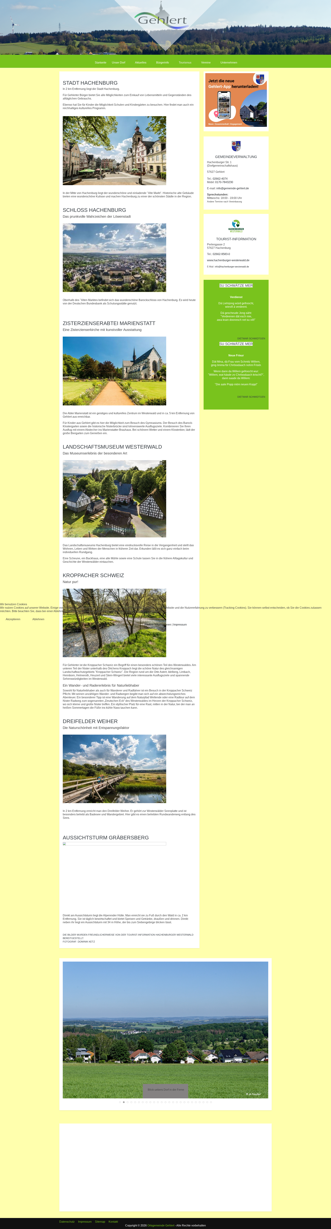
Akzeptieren (13, 619)
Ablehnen (38, 619)
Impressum (180, 624)
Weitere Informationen (157, 624)
